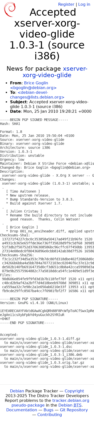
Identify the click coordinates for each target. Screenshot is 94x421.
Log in (84, 4)
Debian (17, 391)
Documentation (21, 410)
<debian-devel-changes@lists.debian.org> (37, 95)
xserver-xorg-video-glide (55, 72)
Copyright (74, 391)
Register (66, 4)
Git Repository (74, 410)
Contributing (49, 414)
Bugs (48, 410)
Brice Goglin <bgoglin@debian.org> (33, 85)
